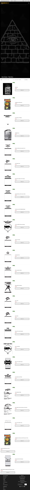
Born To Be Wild (17, 346)
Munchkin (4, 478)
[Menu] (28, 3)
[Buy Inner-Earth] (7, 302)
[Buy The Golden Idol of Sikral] (7, 379)
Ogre (3, 483)
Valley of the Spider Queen (19, 361)
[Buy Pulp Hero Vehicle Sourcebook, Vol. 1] (7, 150)
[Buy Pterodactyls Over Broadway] (7, 461)
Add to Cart (22, 105)
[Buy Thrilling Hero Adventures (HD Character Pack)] (7, 440)
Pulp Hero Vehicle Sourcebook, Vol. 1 (20, 148)
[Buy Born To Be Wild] (7, 348)
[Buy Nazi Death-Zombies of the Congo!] (7, 180)
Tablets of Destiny (17, 239)
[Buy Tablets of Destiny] (7, 241)
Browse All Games (5, 484)
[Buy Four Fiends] (7, 318)
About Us (4, 489)
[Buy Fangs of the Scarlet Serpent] (7, 333)
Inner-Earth (16, 300)
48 (8, 79)
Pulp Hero (16, 87)
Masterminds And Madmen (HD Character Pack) (7, 469)
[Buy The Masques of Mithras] (7, 119)
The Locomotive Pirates (18, 270)
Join (25, 484)
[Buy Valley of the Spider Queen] (7, 363)
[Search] (23, 0)
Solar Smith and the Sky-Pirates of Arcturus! (21, 407)
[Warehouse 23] (5, 3)
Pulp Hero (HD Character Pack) (5, 448)
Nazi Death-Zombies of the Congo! (20, 178)
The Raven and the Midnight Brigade (20, 209)
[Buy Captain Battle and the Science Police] (7, 196)
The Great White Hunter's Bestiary (20, 224)
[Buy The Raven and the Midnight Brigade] (7, 211)
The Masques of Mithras (18, 117)
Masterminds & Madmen (18, 285)
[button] (20, 486)
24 (5, 79)
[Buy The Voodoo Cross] (7, 165)
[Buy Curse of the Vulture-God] (7, 424)
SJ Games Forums (22, 478)
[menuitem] (26, 1)
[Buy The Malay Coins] (7, 257)
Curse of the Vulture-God (18, 422)
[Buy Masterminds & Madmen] (7, 287)
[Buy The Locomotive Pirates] (7, 272)
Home (13, 79)
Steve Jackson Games (22, 476)
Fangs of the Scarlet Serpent (19, 331)
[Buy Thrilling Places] (7, 135)
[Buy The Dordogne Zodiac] (7, 394)
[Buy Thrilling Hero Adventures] (7, 104)
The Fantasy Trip (5, 482)
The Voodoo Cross (17, 163)
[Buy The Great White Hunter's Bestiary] (7, 226)
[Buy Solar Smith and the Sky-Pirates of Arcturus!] (7, 409)
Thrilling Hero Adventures (18, 102)
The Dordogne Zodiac (18, 392)
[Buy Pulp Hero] (7, 89)
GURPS (4, 479)
